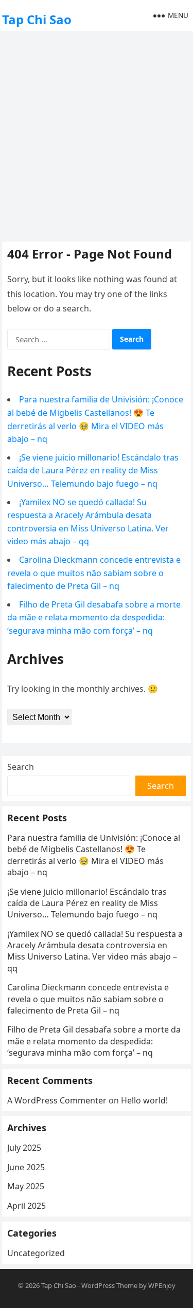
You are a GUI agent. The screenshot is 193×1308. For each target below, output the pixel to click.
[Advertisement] (96, 135)
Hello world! (144, 1100)
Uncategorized (36, 1253)
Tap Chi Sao (37, 19)
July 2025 (24, 1147)
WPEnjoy (162, 1285)
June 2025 (26, 1167)
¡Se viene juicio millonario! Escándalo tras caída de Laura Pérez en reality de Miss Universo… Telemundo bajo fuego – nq (93, 470)
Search (20, 766)
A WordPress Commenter (57, 1100)
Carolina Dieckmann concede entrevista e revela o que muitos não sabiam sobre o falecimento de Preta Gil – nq (94, 573)
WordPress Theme (109, 1285)
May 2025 (25, 1186)
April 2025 (26, 1205)
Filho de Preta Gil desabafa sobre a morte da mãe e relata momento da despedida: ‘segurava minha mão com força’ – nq (94, 617)
